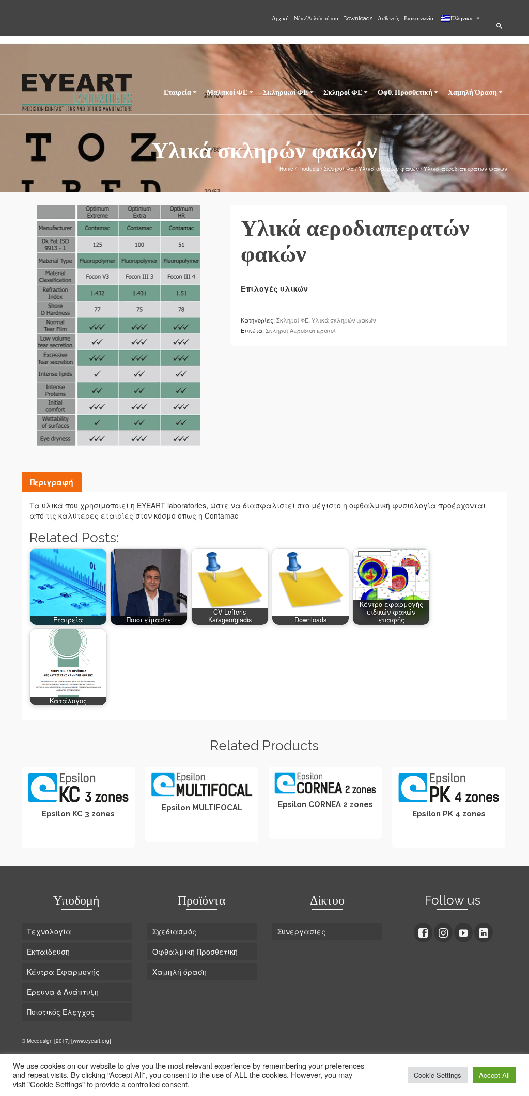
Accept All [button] (494, 1075)
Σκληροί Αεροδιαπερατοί (301, 330)
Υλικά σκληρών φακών (344, 320)
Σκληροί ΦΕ (292, 320)
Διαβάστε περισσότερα (78, 838)
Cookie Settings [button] (437, 1075)
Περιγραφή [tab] (51, 482)
